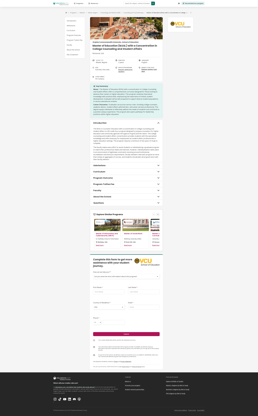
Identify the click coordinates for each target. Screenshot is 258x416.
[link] (176, 13)
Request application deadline (125, 71)
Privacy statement (126, 361)
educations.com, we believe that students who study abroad (75, 387)
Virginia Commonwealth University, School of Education (116, 42)
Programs (79, 3)
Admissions (71, 25)
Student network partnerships (134, 389)
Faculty (69, 45)
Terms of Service (136, 366)
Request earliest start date (149, 70)
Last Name (132, 287)
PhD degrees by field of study (175, 393)
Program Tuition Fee (74, 40)
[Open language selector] (179, 3)
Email (130, 303)
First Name (98, 287)
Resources (94, 3)
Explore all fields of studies (174, 381)
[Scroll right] (191, 13)
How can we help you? (102, 272)
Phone (96, 318)
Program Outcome (74, 35)
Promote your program (132, 385)
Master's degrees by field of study (177, 385)
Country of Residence (102, 303)
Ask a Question (72, 54)
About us (128, 381)
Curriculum (71, 30)
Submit (126, 334)
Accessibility (200, 410)
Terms (116, 361)
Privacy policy (192, 410)
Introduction (71, 21)
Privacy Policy (125, 366)
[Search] (153, 3)
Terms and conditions (180, 410)
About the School (73, 50)
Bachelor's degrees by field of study (177, 389)
